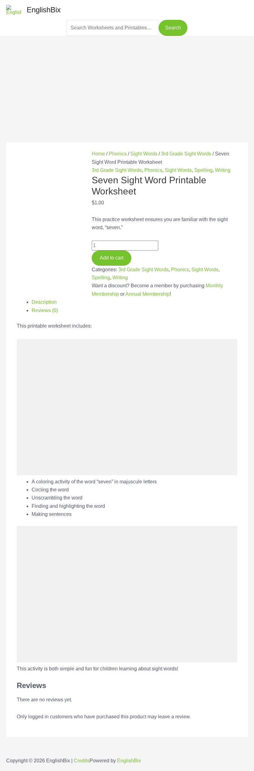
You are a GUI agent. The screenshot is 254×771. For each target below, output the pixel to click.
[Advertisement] (127, 79)
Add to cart (111, 257)
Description (44, 302)
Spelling (203, 170)
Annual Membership (147, 294)
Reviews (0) (45, 310)
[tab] (134, 302)
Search (173, 27)
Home (98, 153)
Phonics (118, 153)
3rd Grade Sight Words (186, 153)
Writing (222, 170)
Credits (82, 760)
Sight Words (143, 153)
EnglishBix (44, 10)
